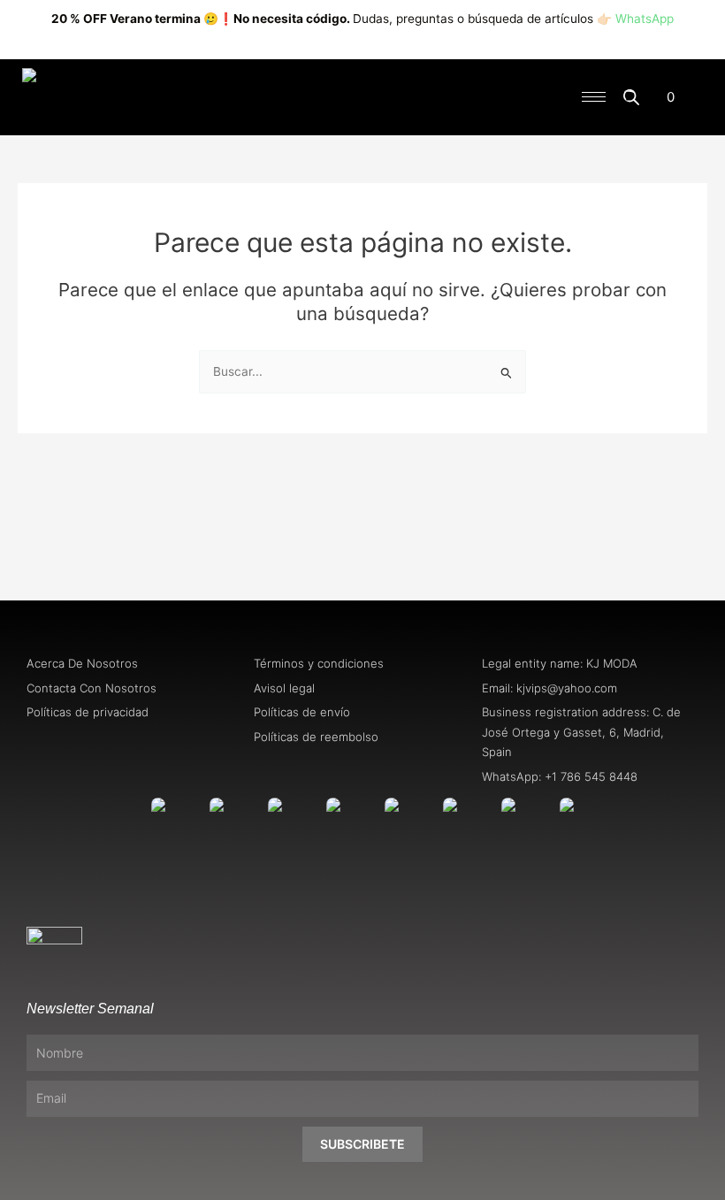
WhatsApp (644, 18)
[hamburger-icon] (594, 97)
